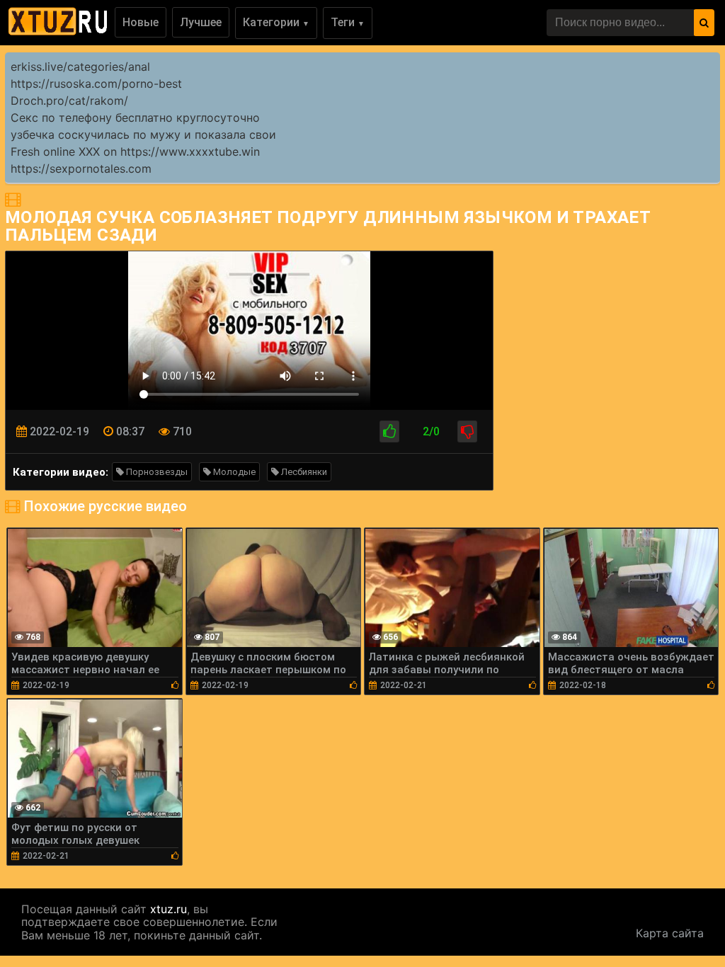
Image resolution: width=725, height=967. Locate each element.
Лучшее (201, 22)
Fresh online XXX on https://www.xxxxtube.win (135, 151)
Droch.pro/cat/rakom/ (69, 100)
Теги (348, 22)
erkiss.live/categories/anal (80, 66)
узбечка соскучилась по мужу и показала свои (143, 134)
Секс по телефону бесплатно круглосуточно (135, 117)
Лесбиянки (303, 472)
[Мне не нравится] (467, 431)
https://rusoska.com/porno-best (96, 83)
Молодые (233, 472)
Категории (276, 22)
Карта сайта (670, 933)
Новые (140, 22)
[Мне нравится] (389, 431)
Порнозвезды (156, 472)
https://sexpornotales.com (81, 168)
